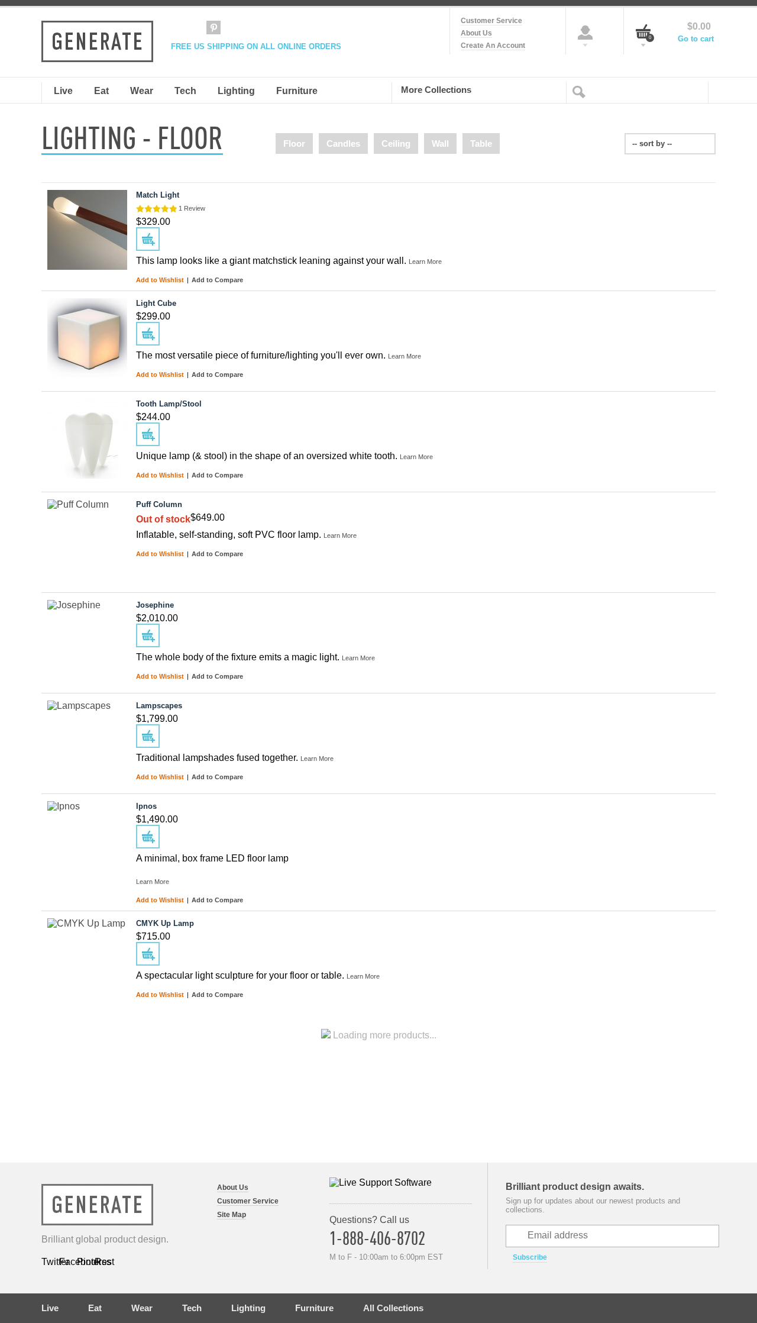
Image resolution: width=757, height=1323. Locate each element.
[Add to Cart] (148, 239)
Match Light (157, 195)
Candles (343, 143)
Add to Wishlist (161, 279)
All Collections (393, 1308)
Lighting (248, 1308)
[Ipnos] (87, 841)
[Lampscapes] (87, 740)
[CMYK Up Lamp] (87, 958)
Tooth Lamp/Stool (169, 403)
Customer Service (491, 21)
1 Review (192, 208)
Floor (294, 143)
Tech (192, 1308)
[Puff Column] (87, 539)
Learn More (425, 261)
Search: (581, 91)
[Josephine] (87, 640)
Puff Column (159, 504)
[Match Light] (87, 230)
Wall (440, 143)
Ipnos (146, 806)
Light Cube (156, 303)
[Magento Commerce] (97, 41)
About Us (476, 33)
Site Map (231, 1215)
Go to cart (696, 38)
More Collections (436, 89)
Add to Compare (217, 279)
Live (50, 1308)
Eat (95, 1308)
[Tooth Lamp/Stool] (87, 439)
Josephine (155, 605)
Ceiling (395, 143)
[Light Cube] (87, 338)
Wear (142, 1308)
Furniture (314, 1308)
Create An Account (493, 45)
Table (481, 143)
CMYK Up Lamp (165, 923)
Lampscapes (159, 705)
